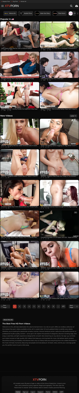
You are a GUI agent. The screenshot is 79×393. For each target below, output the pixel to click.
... (58, 306)
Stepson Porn (6, 1)
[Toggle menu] (2, 6)
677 (63, 306)
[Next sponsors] (77, 13)
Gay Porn (15, 1)
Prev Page (4, 306)
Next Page (71, 306)
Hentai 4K (23, 1)
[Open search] (71, 6)
